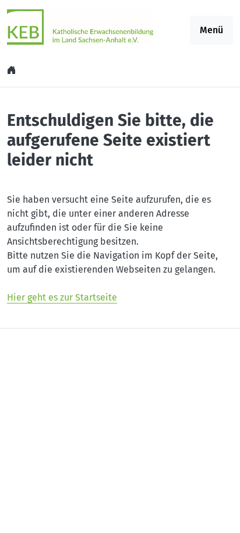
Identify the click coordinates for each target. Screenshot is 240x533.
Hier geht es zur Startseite (62, 297)
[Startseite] (13, 70)
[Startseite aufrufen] (80, 26)
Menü (211, 30)
